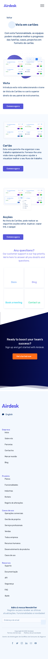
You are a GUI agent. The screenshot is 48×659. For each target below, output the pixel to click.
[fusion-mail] (31, 643)
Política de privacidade (32, 633)
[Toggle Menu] (42, 5)
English (9, 414)
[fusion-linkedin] (26, 643)
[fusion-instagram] (22, 643)
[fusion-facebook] (13, 643)
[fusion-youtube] (36, 643)
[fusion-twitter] (17, 643)
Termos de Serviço (14, 633)
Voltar (9, 17)
